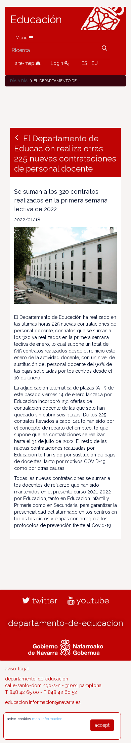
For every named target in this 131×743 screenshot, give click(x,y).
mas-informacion (47, 718)
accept (102, 725)
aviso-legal (17, 668)
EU (95, 63)
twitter (43, 600)
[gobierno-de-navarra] (65, 646)
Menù (22, 37)
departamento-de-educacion (65, 623)
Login (57, 63)
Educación (36, 19)
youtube (92, 600)
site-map (25, 63)
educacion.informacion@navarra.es (43, 702)
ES (84, 63)
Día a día (19, 80)
